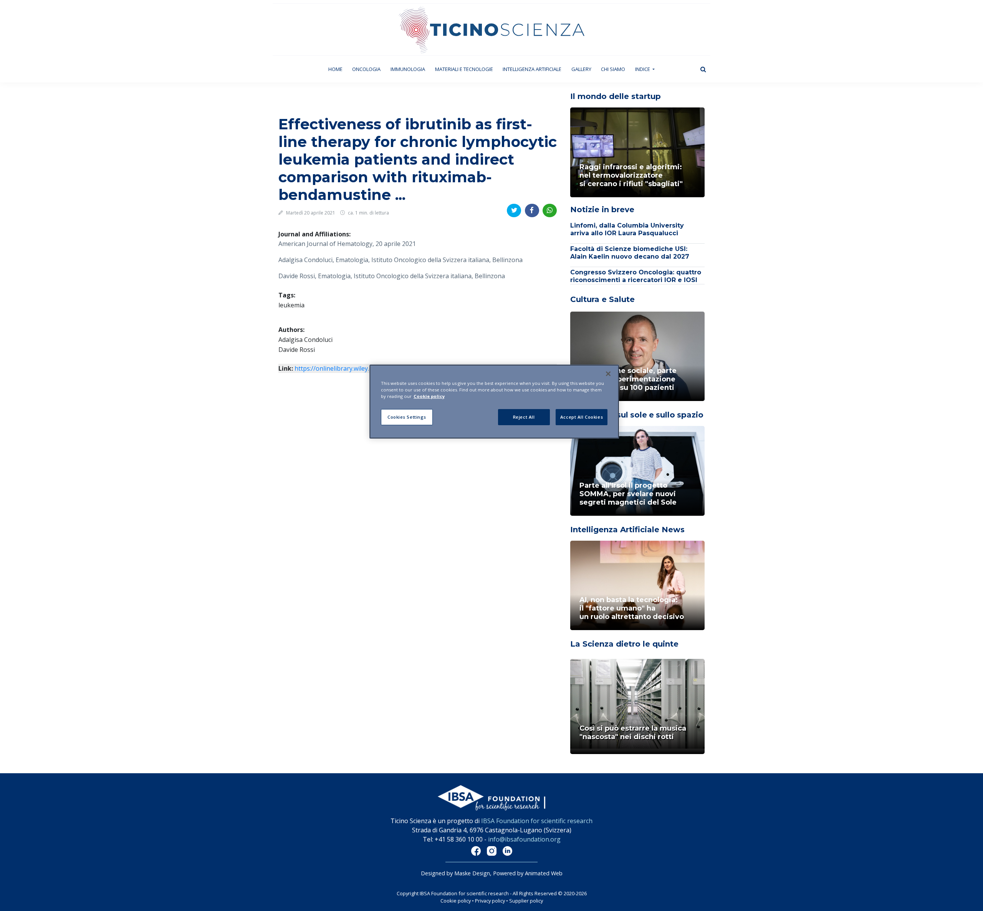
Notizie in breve (602, 209)
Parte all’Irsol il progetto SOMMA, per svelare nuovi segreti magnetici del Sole (628, 494)
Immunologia (408, 69)
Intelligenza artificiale (532, 69)
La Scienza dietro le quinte (624, 644)
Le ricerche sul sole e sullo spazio (636, 414)
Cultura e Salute (602, 299)
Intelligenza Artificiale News (627, 529)
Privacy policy (490, 900)
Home (338, 69)
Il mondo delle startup (615, 96)
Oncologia (366, 69)
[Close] (608, 373)
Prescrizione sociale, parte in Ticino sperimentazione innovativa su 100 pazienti (628, 379)
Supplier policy (526, 900)
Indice (643, 69)
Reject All (524, 417)
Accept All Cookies (581, 417)
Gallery (581, 69)
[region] (494, 402)
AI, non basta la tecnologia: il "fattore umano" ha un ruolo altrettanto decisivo (631, 608)
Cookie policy (455, 900)
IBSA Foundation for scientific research (536, 821)
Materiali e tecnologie (464, 69)
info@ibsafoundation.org (524, 839)
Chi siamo (613, 69)
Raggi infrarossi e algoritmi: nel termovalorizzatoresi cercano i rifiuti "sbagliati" (631, 175)
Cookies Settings (406, 417)
